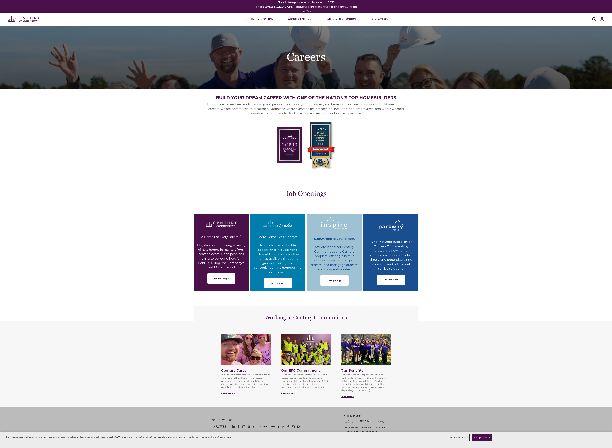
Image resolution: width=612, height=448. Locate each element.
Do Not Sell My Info (370, 431)
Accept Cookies (482, 437)
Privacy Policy (367, 427)
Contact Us (379, 19)
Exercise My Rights (351, 431)
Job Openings (221, 278)
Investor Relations (351, 427)
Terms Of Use (381, 427)
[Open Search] (594, 19)
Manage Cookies (459, 437)
